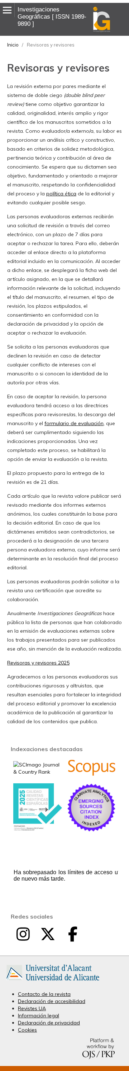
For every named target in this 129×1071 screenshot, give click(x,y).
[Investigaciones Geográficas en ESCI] (91, 830)
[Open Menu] (7, 10)
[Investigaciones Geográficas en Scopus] (91, 774)
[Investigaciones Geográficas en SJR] (37, 772)
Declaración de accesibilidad (51, 1001)
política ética (61, 193)
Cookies (27, 1030)
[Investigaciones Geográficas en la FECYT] (37, 829)
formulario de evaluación (74, 423)
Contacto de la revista (44, 994)
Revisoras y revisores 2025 (38, 662)
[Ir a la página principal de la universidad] (53, 982)
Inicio (13, 45)
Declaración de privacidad (49, 1022)
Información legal (38, 1015)
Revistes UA (32, 1008)
